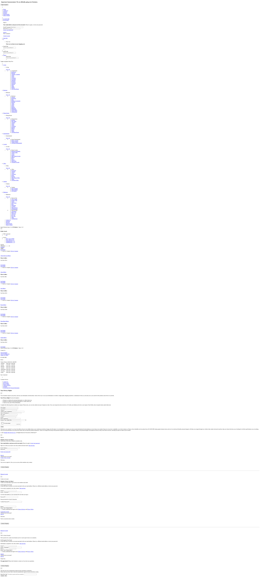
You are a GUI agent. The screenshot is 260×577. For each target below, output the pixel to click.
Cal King (13, 206)
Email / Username (5, 492)
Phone (2, 506)
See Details (3, 265)
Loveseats (13, 79)
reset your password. (35, 443)
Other (12, 217)
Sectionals (13, 83)
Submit (2, 554)
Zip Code (3, 414)
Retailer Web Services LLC (10, 432)
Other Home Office (15, 177)
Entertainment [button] (6, 133)
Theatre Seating (14, 141)
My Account (6, 383)
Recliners (13, 81)
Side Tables (13, 121)
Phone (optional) (4, 418)
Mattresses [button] (5, 192)
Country (2, 415)
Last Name (3, 408)
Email (2, 417)
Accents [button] (5, 144)
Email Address (4, 448)
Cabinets (13, 122)
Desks (12, 105)
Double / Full (14, 200)
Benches (13, 73)
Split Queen (13, 203)
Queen (12, 201)
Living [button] (4, 65)
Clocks (12, 153)
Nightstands (13, 109)
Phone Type (3, 507)
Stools (12, 130)
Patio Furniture (14, 188)
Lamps (12, 155)
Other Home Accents (15, 156)
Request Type (3, 420)
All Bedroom (14, 112)
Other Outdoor (14, 189)
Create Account (6, 35)
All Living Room (15, 89)
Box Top (13, 215)
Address (2, 410)
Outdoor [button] (5, 181)
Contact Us (5, 381)
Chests (12, 76)
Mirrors (13, 128)
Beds (12, 99)
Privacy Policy (6, 384)
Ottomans (13, 80)
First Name (3, 407)
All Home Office (15, 180)
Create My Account (5, 511)
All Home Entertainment (16, 143)
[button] (3, 39)
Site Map (5, 386)
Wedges (13, 87)
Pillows (13, 157)
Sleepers (13, 84)
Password (5, 28)
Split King (13, 205)
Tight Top (13, 213)
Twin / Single (14, 199)
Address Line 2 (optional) (6, 411)
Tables (12, 86)
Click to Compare (14, 251)
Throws (13, 159)
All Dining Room (15, 132)
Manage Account (4, 474)
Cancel (2, 575)
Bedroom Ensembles (15, 151)
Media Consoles (14, 140)
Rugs (12, 158)
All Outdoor (14, 191)
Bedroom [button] (5, 90)
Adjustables (13, 211)
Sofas (12, 85)
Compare (2, 247)
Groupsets (13, 78)
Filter (2, 248)
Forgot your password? (8, 30)
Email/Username (6, 27)
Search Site (5, 46)
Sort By (2, 244)
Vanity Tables (14, 110)
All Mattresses (14, 209)
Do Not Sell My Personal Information (11, 387)
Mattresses (13, 108)
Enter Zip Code (12, 574)
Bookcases (13, 72)
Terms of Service (6, 385)
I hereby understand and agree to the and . (18, 509)
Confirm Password (5, 501)
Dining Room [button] (6, 113)
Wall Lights (13, 161)
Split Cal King (14, 207)
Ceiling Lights (14, 152)
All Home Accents (15, 162)
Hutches (13, 107)
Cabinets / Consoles (15, 74)
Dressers (13, 97)
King (12, 204)
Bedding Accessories (15, 101)
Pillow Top (13, 212)
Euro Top (13, 216)
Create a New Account (5, 457)
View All (8, 69)
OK (5, 575)
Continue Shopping (4, 467)
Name (2, 490)
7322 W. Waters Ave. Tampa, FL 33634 (5, 354)
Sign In (4, 32)
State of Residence (4, 413)
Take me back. (32, 445)
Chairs (12, 75)
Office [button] (4, 163)
